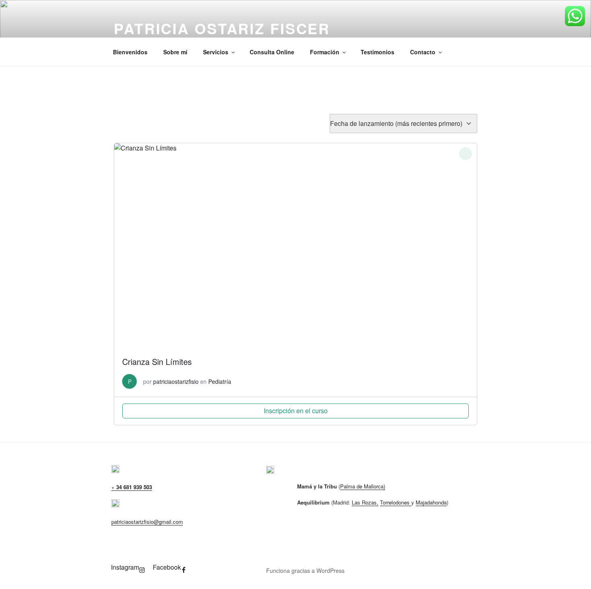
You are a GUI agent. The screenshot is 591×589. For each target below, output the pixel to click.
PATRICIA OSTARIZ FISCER (222, 28)
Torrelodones (395, 502)
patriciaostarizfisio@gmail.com (147, 521)
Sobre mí (175, 52)
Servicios (215, 52)
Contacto (422, 52)
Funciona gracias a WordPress (305, 570)
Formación (324, 52)
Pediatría (219, 381)
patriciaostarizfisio (176, 381)
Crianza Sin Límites (157, 361)
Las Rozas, (365, 502)
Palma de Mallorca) (362, 486)
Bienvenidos (130, 52)
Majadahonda (431, 502)
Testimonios (377, 52)
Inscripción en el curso (296, 410)
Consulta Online (272, 52)
